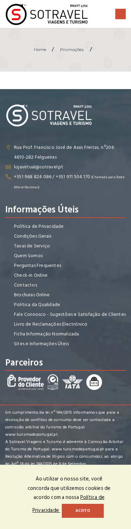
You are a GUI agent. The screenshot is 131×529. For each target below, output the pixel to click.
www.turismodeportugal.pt (31, 434)
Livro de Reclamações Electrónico (50, 324)
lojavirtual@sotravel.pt (39, 167)
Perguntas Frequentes (37, 265)
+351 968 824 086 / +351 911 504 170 (52, 177)
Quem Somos (28, 256)
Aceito (82, 510)
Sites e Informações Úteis (41, 344)
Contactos (25, 285)
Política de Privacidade (39, 226)
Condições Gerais (32, 236)
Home (40, 49)
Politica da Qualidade (37, 304)
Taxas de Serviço (32, 246)
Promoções (72, 49)
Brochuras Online (32, 295)
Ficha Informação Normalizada (46, 334)
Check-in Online (31, 275)
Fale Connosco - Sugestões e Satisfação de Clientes (70, 314)
